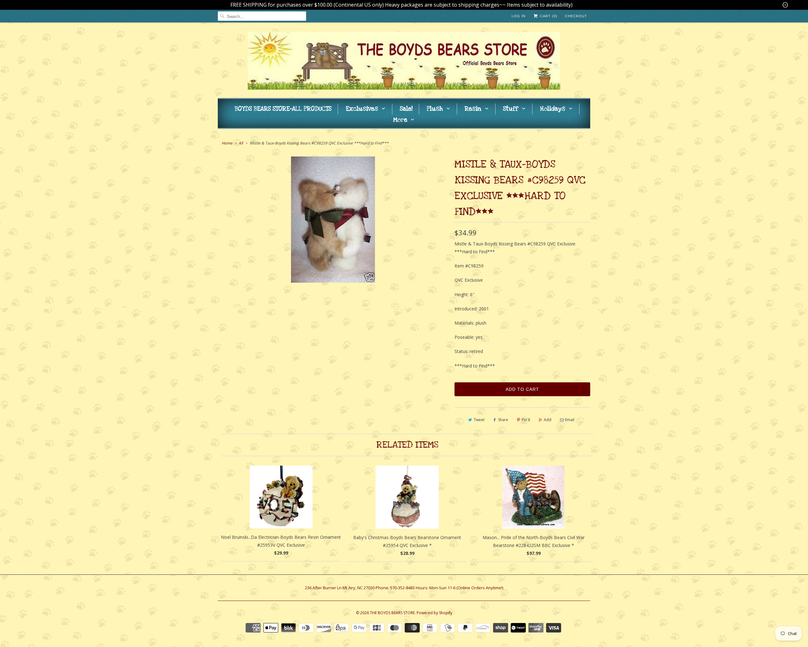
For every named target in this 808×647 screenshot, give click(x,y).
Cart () (548, 16)
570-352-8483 (402, 588)
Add (547, 419)
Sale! (406, 109)
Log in (519, 16)
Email (569, 419)
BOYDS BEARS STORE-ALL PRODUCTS (283, 109)
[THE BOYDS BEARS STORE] (404, 61)
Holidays (552, 109)
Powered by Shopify (434, 612)
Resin (473, 109)
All (241, 143)
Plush (435, 109)
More (400, 120)
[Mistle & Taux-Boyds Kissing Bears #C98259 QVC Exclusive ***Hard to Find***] (333, 219)
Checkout (576, 16)
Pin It (526, 419)
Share (503, 419)
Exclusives (362, 109)
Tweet (479, 419)
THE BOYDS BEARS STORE (392, 612)
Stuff (510, 109)
